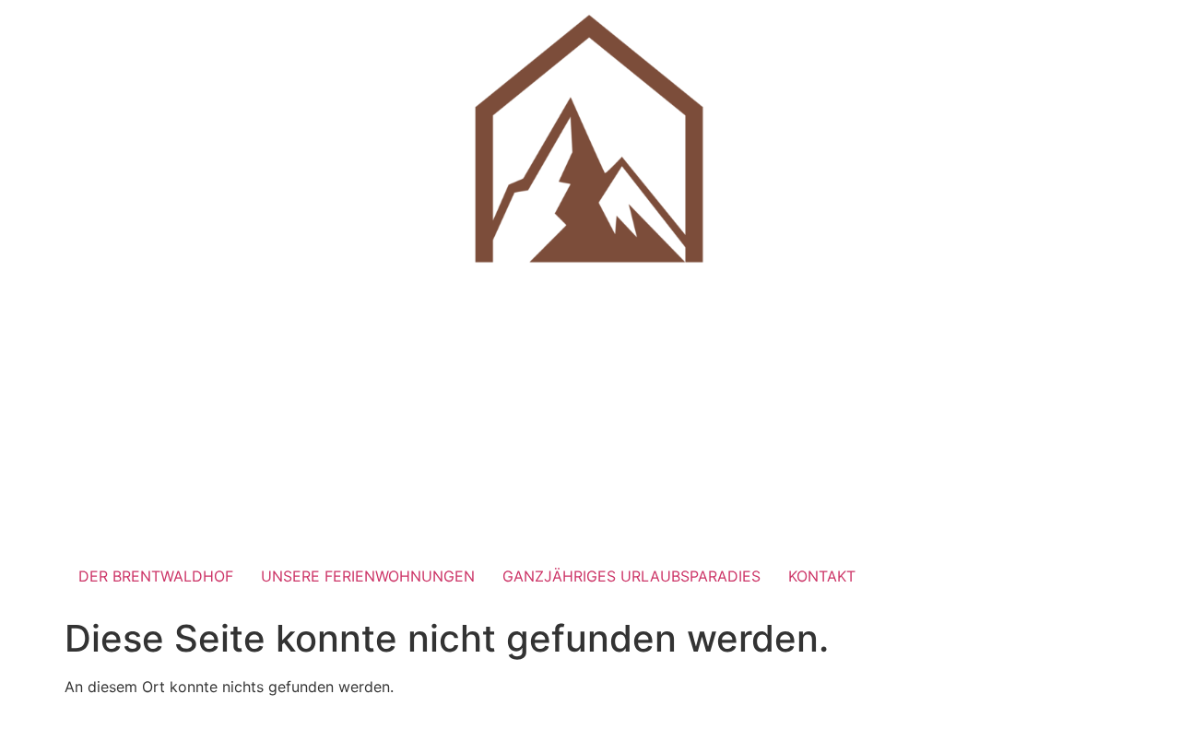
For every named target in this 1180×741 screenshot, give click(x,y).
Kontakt (822, 576)
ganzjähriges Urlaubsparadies (631, 576)
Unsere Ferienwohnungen (368, 576)
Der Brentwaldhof (155, 576)
